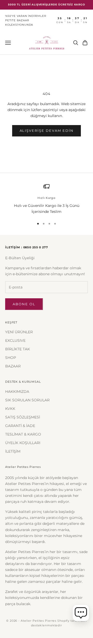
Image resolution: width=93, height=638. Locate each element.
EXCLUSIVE (15, 340)
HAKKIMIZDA (17, 391)
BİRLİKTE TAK (17, 349)
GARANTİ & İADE (20, 425)
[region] (46, 199)
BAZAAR (13, 366)
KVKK (10, 408)
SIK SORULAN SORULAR (27, 400)
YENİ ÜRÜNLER (19, 332)
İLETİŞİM (12, 451)
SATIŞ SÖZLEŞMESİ (22, 417)
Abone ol (24, 304)
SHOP (10, 357)
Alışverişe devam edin (47, 130)
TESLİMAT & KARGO (23, 434)
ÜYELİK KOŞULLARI (22, 442)
